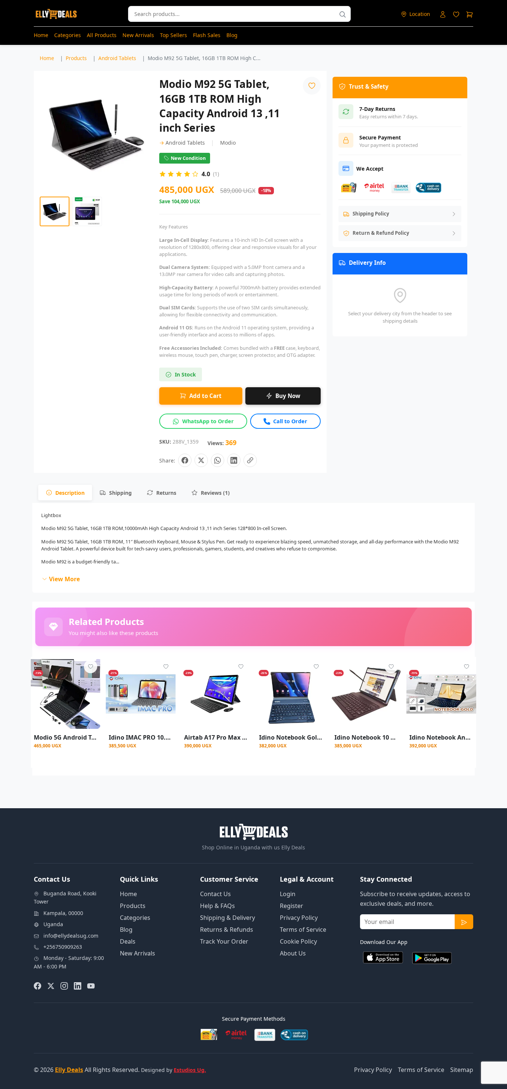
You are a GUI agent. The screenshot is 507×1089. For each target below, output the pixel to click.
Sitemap (461, 1070)
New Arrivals (138, 35)
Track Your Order (224, 941)
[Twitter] (51, 985)
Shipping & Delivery (227, 918)
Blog (232, 35)
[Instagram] (64, 985)
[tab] (65, 492)
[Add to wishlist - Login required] (90, 666)
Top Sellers (173, 35)
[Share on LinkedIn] (234, 460)
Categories (67, 35)
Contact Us (215, 894)
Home (41, 35)
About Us (293, 953)
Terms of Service (303, 929)
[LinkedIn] (77, 985)
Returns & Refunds (226, 929)
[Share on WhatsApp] (217, 460)
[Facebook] (37, 985)
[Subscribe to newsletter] (464, 921)
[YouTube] (91, 985)
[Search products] (342, 14)
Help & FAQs (217, 906)
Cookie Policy (298, 941)
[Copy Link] (250, 460)
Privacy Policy (299, 918)
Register (291, 906)
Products (132, 906)
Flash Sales (206, 35)
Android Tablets (182, 142)
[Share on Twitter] (201, 460)
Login (287, 894)
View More (64, 579)
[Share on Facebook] (185, 460)
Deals (127, 941)
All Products (102, 35)
